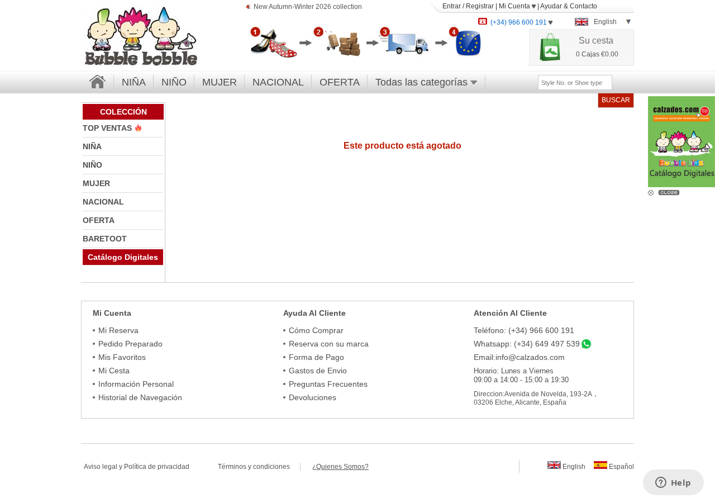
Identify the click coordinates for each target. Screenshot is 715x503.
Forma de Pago (316, 357)
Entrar (451, 6)
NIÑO (174, 82)
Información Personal (136, 383)
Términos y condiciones (259, 467)
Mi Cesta (114, 370)
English (573, 467)
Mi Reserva (118, 330)
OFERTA (340, 82)
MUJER (219, 82)
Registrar (480, 6)
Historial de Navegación (140, 397)
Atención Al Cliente (510, 313)
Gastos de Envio (318, 370)
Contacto (583, 6)
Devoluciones (312, 397)
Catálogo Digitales (123, 257)
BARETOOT (105, 238)
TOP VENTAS (108, 128)
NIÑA (134, 82)
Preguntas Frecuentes (328, 383)
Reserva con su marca (329, 343)
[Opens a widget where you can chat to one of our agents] (673, 483)
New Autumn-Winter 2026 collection (308, 7)
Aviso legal (100, 467)
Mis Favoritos (122, 357)
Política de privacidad (156, 467)
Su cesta (596, 40)
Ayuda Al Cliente (314, 313)
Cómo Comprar (316, 330)
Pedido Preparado (130, 343)
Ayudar (551, 6)
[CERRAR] (670, 191)
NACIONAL (278, 82)
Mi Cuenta (515, 6)
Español (620, 467)
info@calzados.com (530, 357)
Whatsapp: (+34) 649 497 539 (527, 343)
